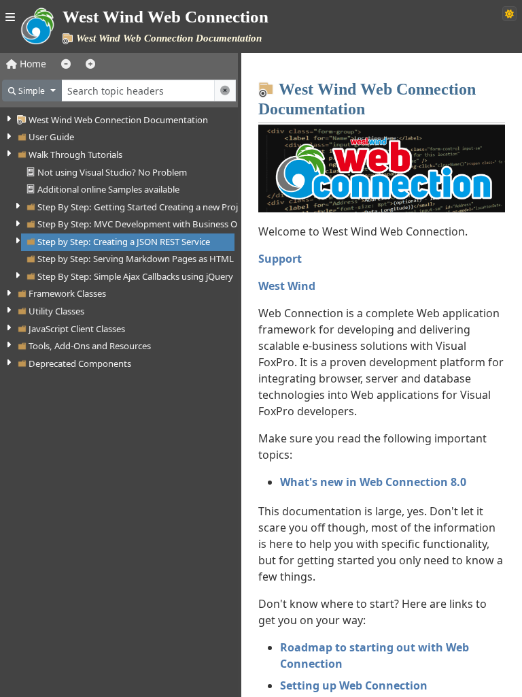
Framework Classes (67, 293)
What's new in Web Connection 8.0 (373, 481)
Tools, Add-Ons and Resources (90, 346)
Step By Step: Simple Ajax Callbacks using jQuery (135, 276)
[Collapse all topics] (66, 63)
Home (31, 63)
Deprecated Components (80, 363)
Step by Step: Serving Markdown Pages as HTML (135, 259)
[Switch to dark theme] (509, 13)
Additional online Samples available (108, 189)
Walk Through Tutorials (75, 154)
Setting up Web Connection (354, 685)
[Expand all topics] (90, 63)
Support (280, 258)
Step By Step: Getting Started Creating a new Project (143, 207)
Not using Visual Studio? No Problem (112, 172)
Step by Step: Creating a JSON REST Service (123, 242)
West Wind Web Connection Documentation (118, 120)
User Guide (51, 137)
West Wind (286, 285)
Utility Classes (56, 311)
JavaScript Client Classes (77, 329)
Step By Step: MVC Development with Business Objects (149, 224)
